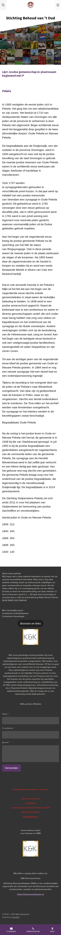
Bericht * (6, 742)
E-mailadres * (8, 728)
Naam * (5, 714)
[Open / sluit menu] (58, 5)
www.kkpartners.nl (30, 817)
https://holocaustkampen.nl (30, 894)
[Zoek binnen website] (3, 5)
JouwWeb (15, 917)
